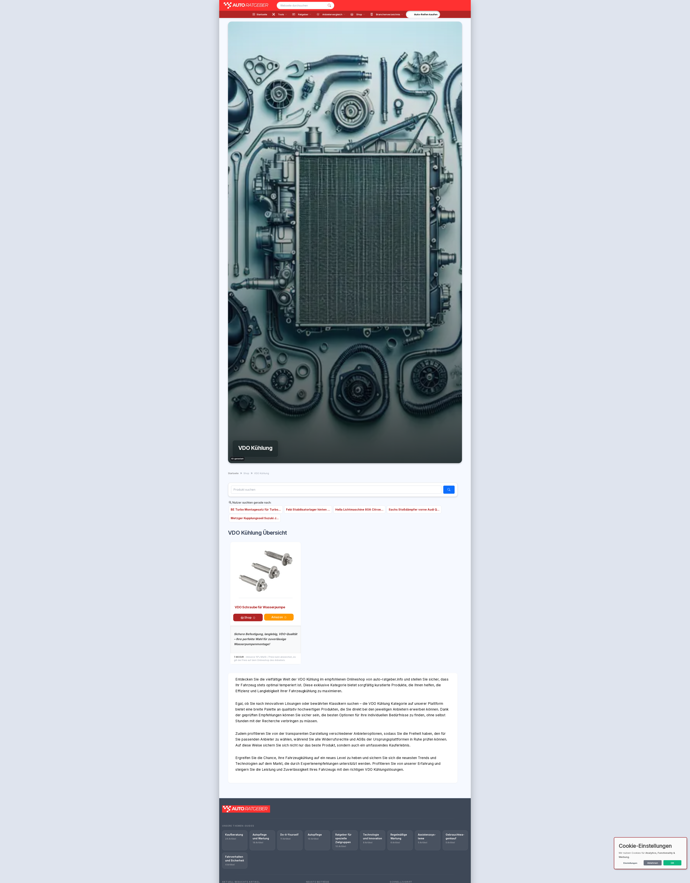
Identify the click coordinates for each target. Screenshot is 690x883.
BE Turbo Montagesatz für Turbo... (256, 509)
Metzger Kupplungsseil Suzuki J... (255, 518)
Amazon (277, 617)
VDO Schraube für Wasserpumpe (260, 607)
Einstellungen (630, 863)
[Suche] (329, 5)
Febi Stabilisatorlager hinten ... (308, 509)
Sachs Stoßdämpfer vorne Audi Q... (414, 509)
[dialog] (650, 853)
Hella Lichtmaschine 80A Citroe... (359, 509)
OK (672, 862)
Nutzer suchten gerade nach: (251, 502)
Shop (248, 617)
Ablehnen (652, 862)
